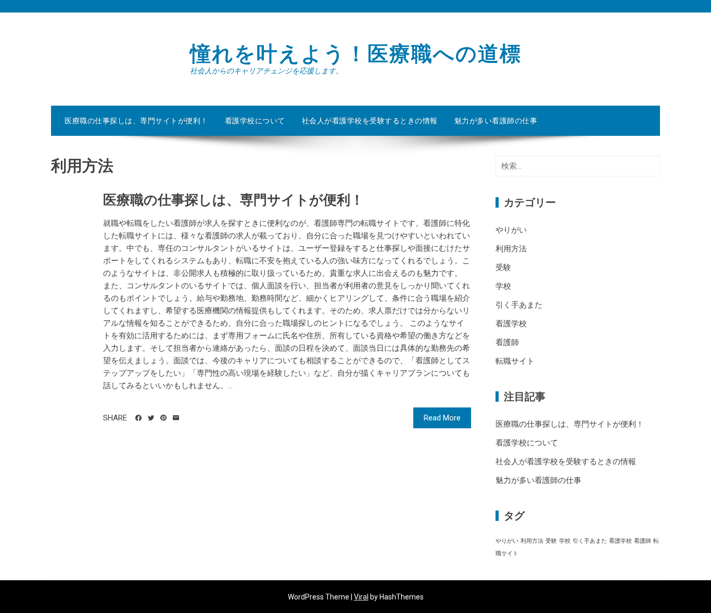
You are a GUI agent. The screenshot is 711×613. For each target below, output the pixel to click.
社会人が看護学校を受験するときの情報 (370, 121)
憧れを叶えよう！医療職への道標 (356, 54)
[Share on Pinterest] (163, 417)
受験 (503, 267)
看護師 (507, 342)
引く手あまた (519, 305)
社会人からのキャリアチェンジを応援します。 (266, 71)
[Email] (176, 417)
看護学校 (511, 323)
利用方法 (511, 248)
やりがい (511, 230)
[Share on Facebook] (138, 417)
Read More (442, 418)
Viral (361, 597)
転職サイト (515, 361)
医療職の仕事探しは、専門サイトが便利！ (136, 121)
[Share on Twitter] (151, 417)
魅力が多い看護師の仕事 (496, 121)
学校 (503, 286)
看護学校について (255, 121)
